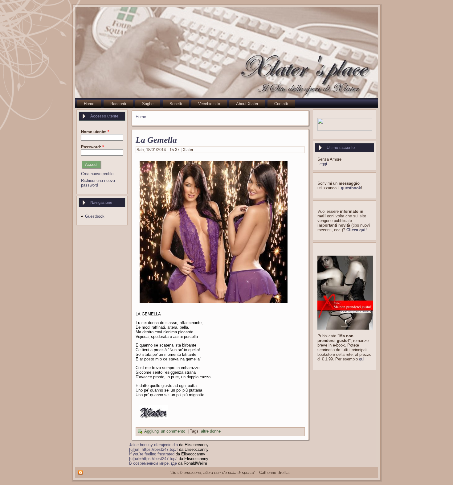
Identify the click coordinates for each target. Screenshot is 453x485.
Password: (92, 147)
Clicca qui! (356, 230)
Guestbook (94, 216)
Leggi (322, 164)
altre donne (211, 431)
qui (361, 359)
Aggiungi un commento (164, 431)
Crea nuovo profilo (97, 173)
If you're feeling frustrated (151, 454)
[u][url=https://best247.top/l (153, 458)
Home (141, 116)
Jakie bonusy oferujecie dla (153, 444)
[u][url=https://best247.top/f (153, 449)
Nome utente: (95, 131)
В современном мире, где (153, 463)
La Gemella (156, 140)
